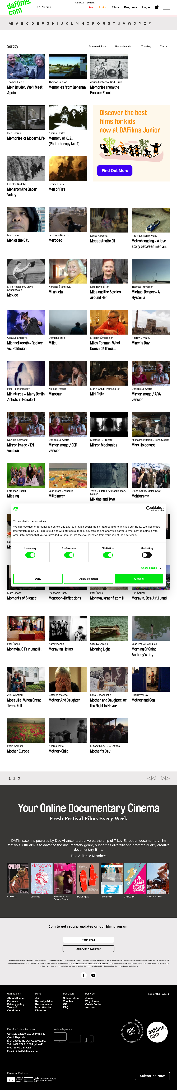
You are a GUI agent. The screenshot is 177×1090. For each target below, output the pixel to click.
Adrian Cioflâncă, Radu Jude (106, 81)
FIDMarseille (107, 897)
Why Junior (92, 1001)
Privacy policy (15, 1004)
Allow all (139, 578)
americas (79, 3)
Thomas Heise (15, 81)
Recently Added (123, 46)
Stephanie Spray (58, 592)
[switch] (69, 555)
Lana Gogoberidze (100, 694)
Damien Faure (57, 337)
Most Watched (43, 1007)
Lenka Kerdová (98, 235)
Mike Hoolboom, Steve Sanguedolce (20, 288)
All (11, 23)
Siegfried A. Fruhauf (101, 439)
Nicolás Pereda (57, 388)
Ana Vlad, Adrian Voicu (144, 235)
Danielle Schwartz (142, 388)
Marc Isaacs (14, 235)
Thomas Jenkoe (58, 81)
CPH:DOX (12, 896)
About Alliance (16, 998)
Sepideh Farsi (56, 184)
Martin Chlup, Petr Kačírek (105, 388)
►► (165, 778)
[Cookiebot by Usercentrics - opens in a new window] (148, 508)
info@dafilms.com (27, 1051)
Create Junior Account (93, 1006)
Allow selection (88, 578)
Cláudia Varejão (99, 643)
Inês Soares (14, 133)
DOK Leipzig (83, 897)
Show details (149, 567)
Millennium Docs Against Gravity (62, 897)
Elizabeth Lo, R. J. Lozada (105, 745)
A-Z (37, 998)
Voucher (68, 1001)
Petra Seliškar (15, 745)
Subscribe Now (152, 1076)
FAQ (65, 1007)
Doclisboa (35, 897)
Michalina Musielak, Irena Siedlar (150, 439)
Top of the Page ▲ (159, 993)
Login (146, 7)
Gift (65, 1004)
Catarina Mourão (58, 694)
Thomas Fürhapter (142, 286)
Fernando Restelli (58, 235)
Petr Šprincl (96, 592)
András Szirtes (57, 133)
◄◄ (151, 778)
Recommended (44, 1004)
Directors (40, 1010)
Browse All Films (97, 46)
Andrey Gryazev (141, 337)
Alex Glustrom (15, 694)
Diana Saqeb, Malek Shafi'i (147, 490)
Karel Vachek (56, 643)
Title (162, 46)
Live (90, 7)
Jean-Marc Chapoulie (61, 490)
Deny (38, 578)
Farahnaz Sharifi (16, 490)
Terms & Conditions (14, 1009)
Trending (146, 46)
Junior (102, 7)
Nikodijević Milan (99, 286)
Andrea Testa (56, 745)
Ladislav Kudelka (16, 184)
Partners (12, 1001)
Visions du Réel (154, 896)
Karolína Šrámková (60, 286)
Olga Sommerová (17, 337)
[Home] (19, 7)
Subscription (70, 998)
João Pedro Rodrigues (144, 643)
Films (115, 7)
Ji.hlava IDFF (130, 897)
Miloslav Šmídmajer (101, 337)
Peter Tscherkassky (18, 388)
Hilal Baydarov (140, 694)
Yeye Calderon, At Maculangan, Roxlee (108, 492)
